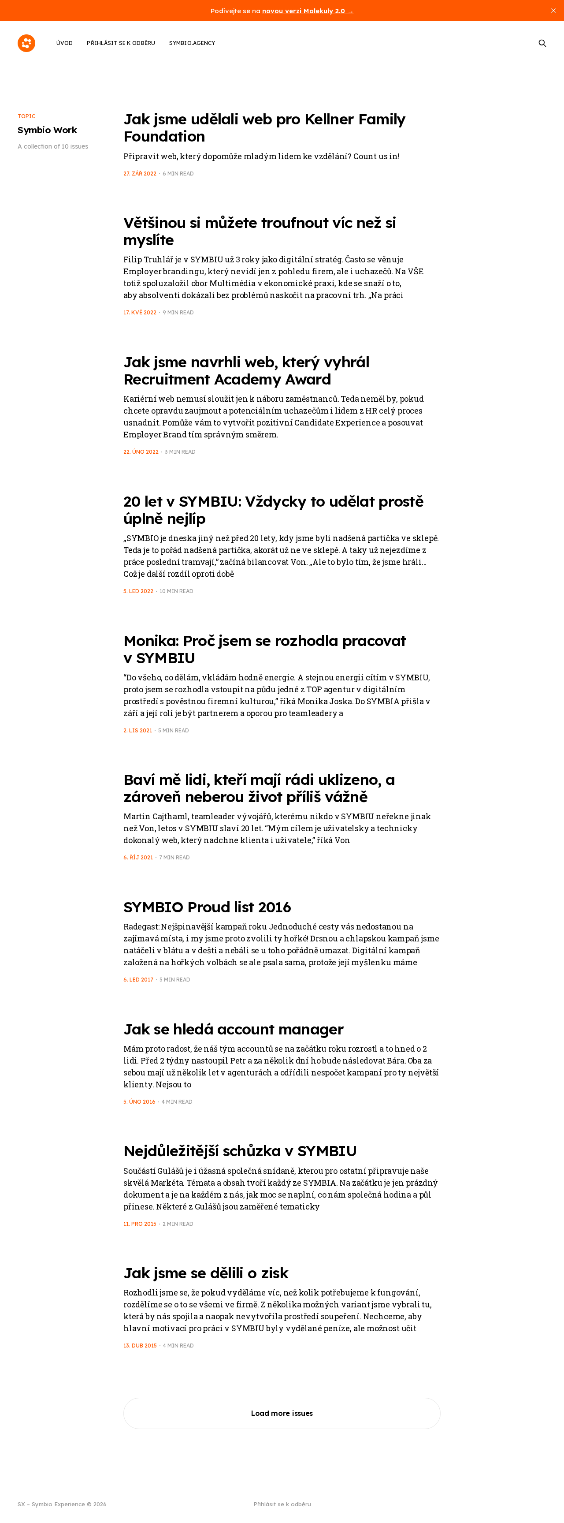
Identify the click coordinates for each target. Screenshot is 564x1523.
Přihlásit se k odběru (121, 43)
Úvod (64, 43)
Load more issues (282, 1413)
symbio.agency (192, 43)
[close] (553, 11)
